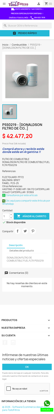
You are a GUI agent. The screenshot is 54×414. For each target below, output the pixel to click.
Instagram (13, 342)
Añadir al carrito (31, 216)
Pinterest (33, 231)
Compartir (18, 231)
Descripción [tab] (16, 245)
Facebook (5, 342)
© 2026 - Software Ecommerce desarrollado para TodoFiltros (26, 408)
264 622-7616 (37, 18)
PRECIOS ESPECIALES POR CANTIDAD (26, 13)
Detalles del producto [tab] (21, 250)
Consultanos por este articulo (21, 195)
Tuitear (25, 231)
